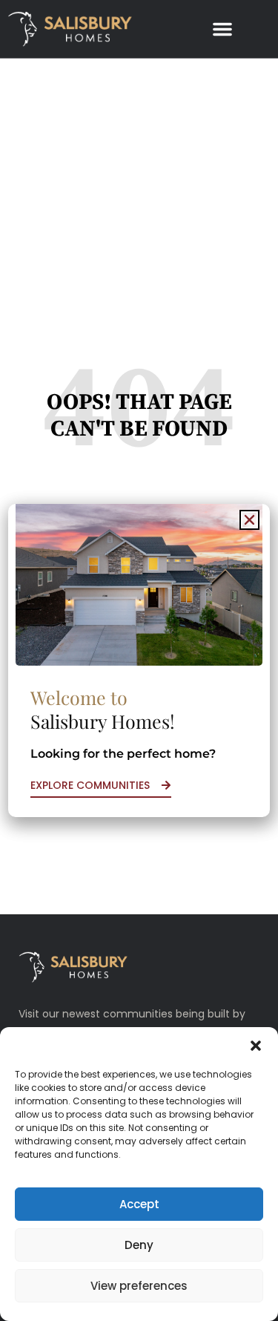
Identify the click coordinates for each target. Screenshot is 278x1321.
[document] (139, 660)
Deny (139, 1245)
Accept (139, 1204)
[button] (255, 1045)
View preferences (139, 1286)
